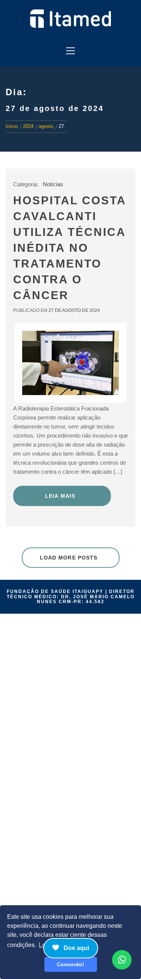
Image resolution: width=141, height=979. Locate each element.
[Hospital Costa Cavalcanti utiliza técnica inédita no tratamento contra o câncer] (70, 363)
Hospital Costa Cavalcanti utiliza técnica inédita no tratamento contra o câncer (69, 247)
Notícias (53, 184)
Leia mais (60, 496)
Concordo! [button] (70, 964)
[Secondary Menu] (70, 48)
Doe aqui (75, 948)
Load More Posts (69, 558)
